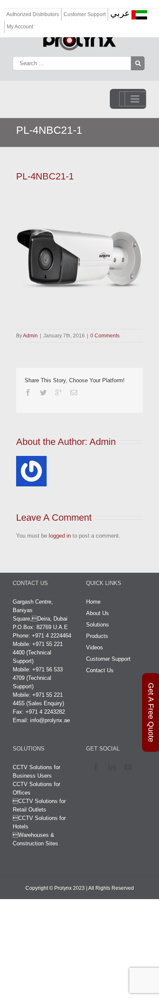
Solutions (97, 624)
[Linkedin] (114, 767)
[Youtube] (130, 767)
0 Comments (105, 336)
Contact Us (100, 670)
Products (97, 636)
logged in (60, 536)
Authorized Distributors (32, 14)
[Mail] (73, 392)
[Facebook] (28, 392)
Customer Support (85, 14)
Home (93, 602)
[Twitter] (43, 392)
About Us (97, 613)
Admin (30, 336)
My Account (20, 27)
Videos (94, 647)
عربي (120, 13)
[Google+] (58, 392)
